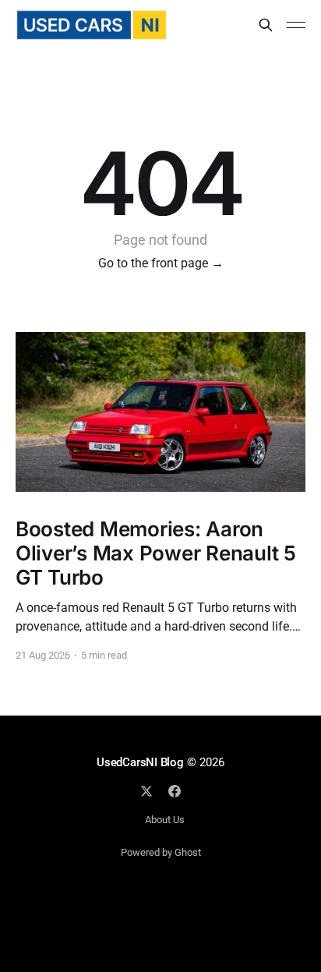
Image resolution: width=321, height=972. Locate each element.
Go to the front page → (161, 263)
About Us (165, 819)
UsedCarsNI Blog (140, 762)
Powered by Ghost (161, 852)
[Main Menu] (296, 25)
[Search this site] (265, 24)
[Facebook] (174, 791)
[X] (146, 791)
